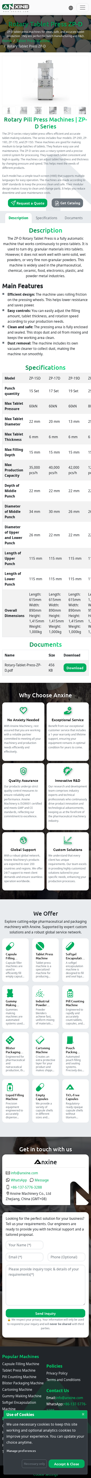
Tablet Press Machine (33, 40)
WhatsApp (18, 1180)
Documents (74, 217)
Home (7, 40)
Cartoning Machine (17, 1389)
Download (74, 667)
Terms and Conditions (63, 1379)
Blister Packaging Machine (23, 1383)
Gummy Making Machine (22, 1395)
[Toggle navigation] (82, 7)
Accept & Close (66, 1463)
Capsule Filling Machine (20, 1363)
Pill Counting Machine (19, 1376)
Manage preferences (21, 1451)
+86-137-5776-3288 (26, 1187)
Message (41, 1180)
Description (18, 217)
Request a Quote (30, 202)
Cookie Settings (45, 1474)
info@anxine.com (24, 1172)
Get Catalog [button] (69, 202)
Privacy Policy (57, 1373)
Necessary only (34, 1463)
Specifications (46, 217)
